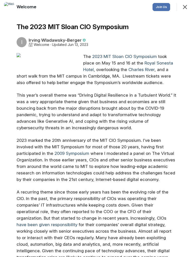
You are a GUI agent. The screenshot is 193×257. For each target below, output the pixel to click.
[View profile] (9, 7)
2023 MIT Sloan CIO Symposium (124, 56)
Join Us (161, 7)
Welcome (41, 45)
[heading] (27, 7)
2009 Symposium (72, 153)
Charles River (141, 69)
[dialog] (96, 128)
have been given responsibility (47, 224)
